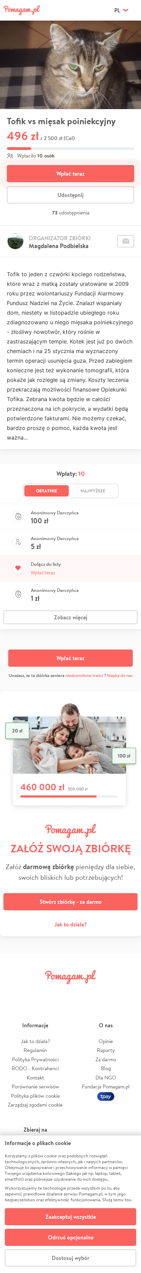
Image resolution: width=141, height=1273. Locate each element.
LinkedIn (82, 992)
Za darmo (105, 1059)
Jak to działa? (70, 924)
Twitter (36, 992)
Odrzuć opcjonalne (70, 1237)
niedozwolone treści (84, 675)
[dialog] (70, 1204)
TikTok (105, 992)
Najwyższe (92, 491)
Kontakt (35, 1077)
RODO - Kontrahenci (35, 1068)
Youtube (128, 992)
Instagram (59, 992)
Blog (106, 1068)
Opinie (106, 1041)
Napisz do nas (119, 675)
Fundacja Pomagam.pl (106, 1086)
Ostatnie (46, 491)
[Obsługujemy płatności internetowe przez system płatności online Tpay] (105, 1096)
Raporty (106, 1050)
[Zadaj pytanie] (125, 241)
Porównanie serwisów (35, 1086)
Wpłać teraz (70, 173)
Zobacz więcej (70, 617)
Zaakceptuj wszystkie (71, 1217)
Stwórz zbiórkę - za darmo (71, 902)
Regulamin (35, 1050)
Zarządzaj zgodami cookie (35, 1104)
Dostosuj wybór (70, 1258)
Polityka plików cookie (35, 1096)
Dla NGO (105, 1077)
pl (117, 10)
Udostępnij (70, 195)
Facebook (13, 992)
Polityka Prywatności (35, 1059)
